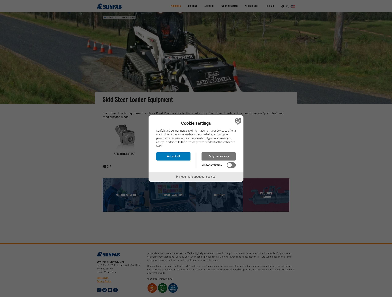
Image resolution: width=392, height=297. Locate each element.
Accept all (173, 156)
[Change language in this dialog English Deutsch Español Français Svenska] (237, 121)
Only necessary (219, 156)
